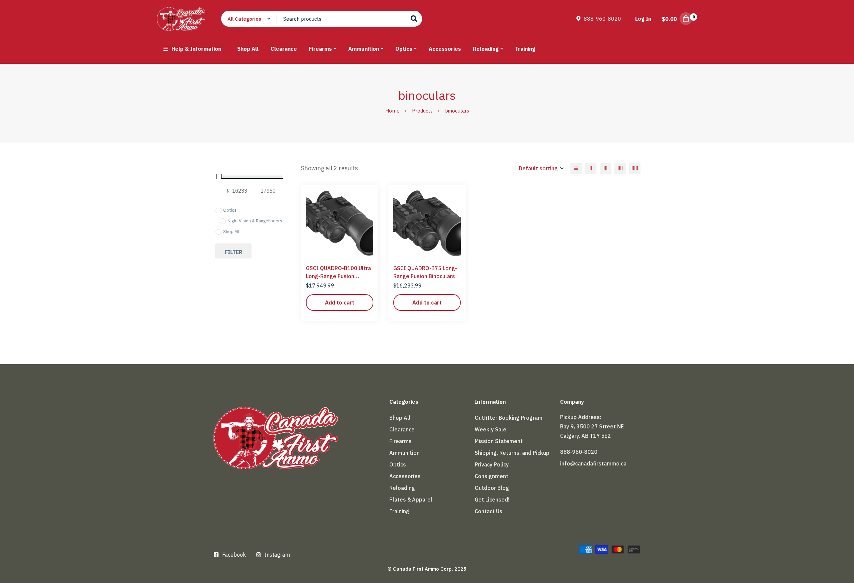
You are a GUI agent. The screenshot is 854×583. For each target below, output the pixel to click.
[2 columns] (590, 168)
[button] (339, 302)
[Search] (414, 19)
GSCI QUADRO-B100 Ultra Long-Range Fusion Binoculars (338, 276)
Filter (233, 252)
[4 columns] (620, 168)
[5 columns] (634, 168)
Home (392, 111)
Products (422, 111)
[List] (576, 168)
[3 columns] (605, 168)
